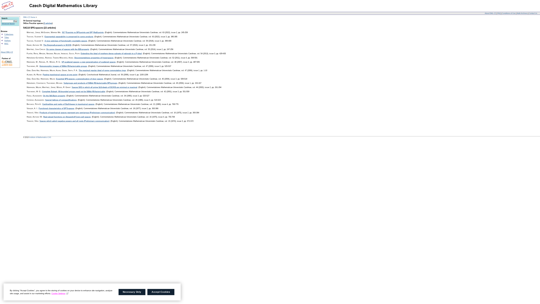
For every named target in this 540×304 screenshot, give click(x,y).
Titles (6, 37)
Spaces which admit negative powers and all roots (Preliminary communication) (74, 121)
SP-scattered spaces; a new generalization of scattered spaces (89, 62)
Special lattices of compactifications (61, 100)
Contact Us (533, 13)
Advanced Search (8, 23)
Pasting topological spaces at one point (60, 75)
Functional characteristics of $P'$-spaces (56, 108)
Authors (7, 41)
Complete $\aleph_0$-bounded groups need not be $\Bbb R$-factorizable (73, 91)
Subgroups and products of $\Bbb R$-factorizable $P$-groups (90, 83)
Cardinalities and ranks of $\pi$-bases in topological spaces (68, 104)
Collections (8, 34)
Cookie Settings (58, 293)
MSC (6, 44)
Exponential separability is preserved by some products (69, 37)
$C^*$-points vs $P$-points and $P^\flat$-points (83, 32)
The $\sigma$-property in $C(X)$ (57, 45)
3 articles (48, 23)
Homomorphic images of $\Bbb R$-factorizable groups (63, 66)
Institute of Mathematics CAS (40, 137)
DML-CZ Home (29, 17)
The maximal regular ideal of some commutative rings (102, 70)
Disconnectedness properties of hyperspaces (93, 58)
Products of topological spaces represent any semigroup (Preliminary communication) (77, 113)
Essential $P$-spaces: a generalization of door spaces (79, 79)
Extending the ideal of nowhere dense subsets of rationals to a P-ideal (111, 53)
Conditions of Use (509, 13)
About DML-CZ (490, 13)
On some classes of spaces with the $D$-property (67, 49)
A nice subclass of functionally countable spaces (66, 41)
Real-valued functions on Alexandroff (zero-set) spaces (67, 117)
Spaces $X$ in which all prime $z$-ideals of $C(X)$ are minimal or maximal (104, 87)
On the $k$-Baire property (54, 96)
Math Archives (522, 13)
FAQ (499, 13)
